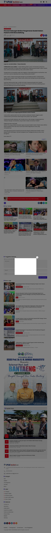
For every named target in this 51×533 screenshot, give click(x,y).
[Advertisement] (25, 266)
